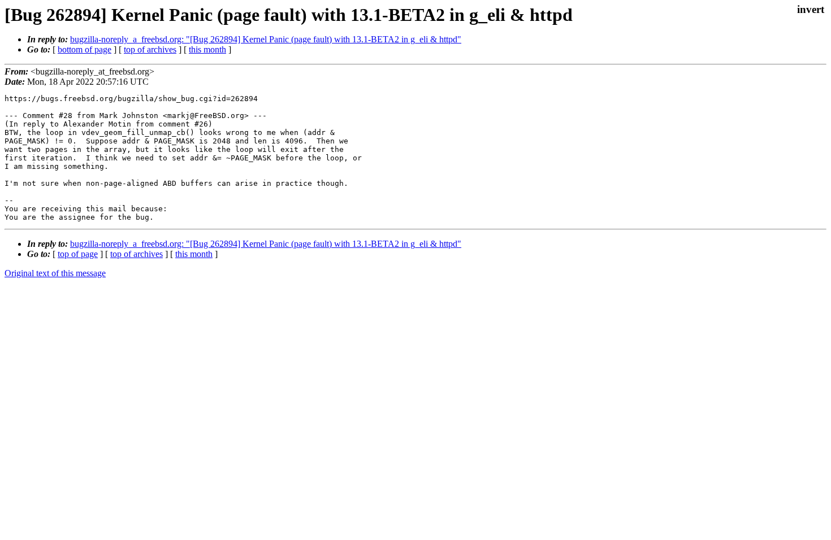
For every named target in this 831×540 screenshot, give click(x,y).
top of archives (150, 49)
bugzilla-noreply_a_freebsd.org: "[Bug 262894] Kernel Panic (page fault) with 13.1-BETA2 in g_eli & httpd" (265, 39)
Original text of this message (55, 273)
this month (207, 49)
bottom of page (84, 49)
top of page (78, 254)
